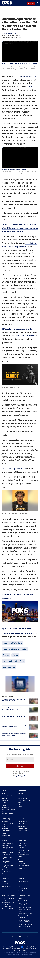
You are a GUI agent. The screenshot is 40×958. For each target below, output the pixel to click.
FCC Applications (23, 866)
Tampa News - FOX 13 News (8, 899)
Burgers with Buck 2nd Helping (7, 866)
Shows (4, 840)
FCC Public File (23, 863)
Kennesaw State (28, 76)
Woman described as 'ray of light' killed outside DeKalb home (14, 717)
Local (3, 793)
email (27, 936)
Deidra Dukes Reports (6, 862)
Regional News (8, 896)
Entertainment (6, 807)
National (4, 798)
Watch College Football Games (23, 904)
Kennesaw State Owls (15, 35)
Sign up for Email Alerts (23, 855)
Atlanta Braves (23, 821)
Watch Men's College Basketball (25, 917)
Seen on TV (22, 845)
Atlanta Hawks (22, 826)
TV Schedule (5, 874)
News (15, 655)
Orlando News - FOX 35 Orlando (8, 903)
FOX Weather (22, 807)
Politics (4, 803)
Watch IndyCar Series (25, 914)
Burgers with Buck (7, 824)
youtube (12, 936)
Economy (21, 884)
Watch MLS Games (24, 926)
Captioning (21, 868)
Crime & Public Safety (8, 796)
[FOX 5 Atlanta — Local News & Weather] (7, 3)
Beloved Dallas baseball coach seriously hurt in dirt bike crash (14, 700)
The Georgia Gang (7, 852)
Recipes (4, 833)
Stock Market (22, 888)
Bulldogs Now (6, 855)
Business (21, 886)
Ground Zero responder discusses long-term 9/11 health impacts (14, 725)
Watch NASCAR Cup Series (24, 910)
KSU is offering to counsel (14, 468)
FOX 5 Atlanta (5, 35)
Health (4, 805)
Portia (3, 850)
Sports (21, 819)
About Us (22, 840)
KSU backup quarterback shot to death (14, 169)
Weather (22, 791)
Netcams (21, 796)
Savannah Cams (23, 798)
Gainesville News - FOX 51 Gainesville (7, 907)
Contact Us (21, 852)
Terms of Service (21, 777)
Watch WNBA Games (25, 924)
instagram (23, 936)
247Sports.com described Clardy (17, 329)
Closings (21, 793)
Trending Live (9, 667)
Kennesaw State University (15, 649)
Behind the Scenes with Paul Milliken (7, 858)
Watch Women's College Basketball (24, 921)
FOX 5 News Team (24, 850)
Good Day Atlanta (6, 820)
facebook (16, 936)
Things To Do (6, 835)
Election (5, 879)
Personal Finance (23, 881)
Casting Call (5, 826)
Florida (30, 86)
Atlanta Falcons (23, 824)
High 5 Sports (22, 831)
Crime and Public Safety (13, 661)
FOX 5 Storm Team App (24, 801)
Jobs (19, 859)
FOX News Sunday (7, 814)
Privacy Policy (22, 775)
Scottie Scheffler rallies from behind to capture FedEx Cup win (14, 734)
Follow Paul (5, 828)
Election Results (6, 886)
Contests (21, 848)
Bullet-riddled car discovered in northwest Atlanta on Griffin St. (11, 708)
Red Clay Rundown (7, 848)
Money (21, 879)
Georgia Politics (6, 884)
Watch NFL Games (24, 901)
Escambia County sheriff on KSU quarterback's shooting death (20, 64)
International (6, 800)
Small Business (23, 891)
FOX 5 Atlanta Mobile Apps (8, 810)
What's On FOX (6, 871)
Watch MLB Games (24, 907)
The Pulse (5, 845)
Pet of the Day (6, 831)
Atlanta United (22, 828)
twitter (20, 936)
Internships (21, 861)
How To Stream (23, 843)
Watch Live (31, 3)
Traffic (20, 804)
